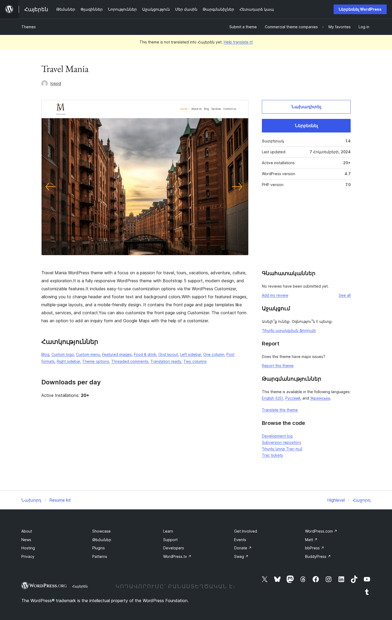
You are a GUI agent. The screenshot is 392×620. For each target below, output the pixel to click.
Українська (320, 398)
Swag (241, 556)
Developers (173, 548)
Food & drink (145, 354)
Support (170, 539)
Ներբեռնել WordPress (360, 9)
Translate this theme (280, 410)
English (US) (272, 398)
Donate (243, 548)
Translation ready (165, 361)
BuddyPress (318, 556)
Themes (28, 27)
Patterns (99, 556)
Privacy (27, 556)
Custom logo (62, 354)
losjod (55, 83)
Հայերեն (80, 586)
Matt (311, 539)
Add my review (275, 295)
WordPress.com (321, 531)
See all (345, 295)
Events (240, 539)
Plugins (98, 548)
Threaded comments (129, 361)
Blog (45, 354)
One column (213, 354)
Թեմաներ (101, 539)
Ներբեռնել (306, 125)
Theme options (95, 361)
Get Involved (245, 531)
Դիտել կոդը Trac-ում (282, 448)
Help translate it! (238, 42)
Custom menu (88, 354)
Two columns (195, 361)
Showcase (101, 531)
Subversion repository (281, 442)
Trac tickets (272, 455)
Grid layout (168, 354)
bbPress (314, 548)
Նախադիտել (306, 106)
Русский (292, 398)
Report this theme (278, 365)
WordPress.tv (177, 556)
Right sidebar (68, 361)
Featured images (117, 354)
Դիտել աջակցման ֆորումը (289, 330)
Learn (168, 531)
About (26, 531)
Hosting (28, 548)
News (26, 539)
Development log (277, 436)
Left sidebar (190, 354)
